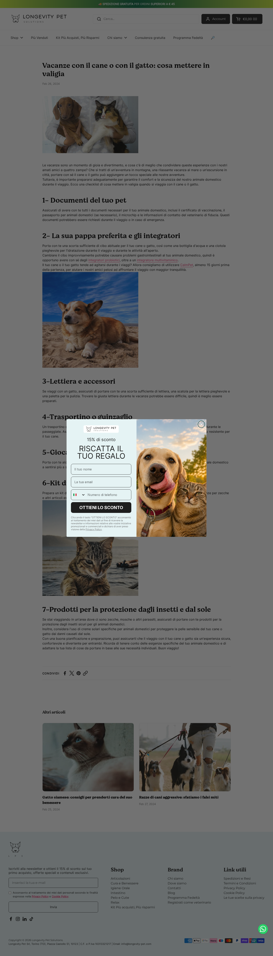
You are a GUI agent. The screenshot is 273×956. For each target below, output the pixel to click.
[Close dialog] (201, 424)
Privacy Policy (94, 529)
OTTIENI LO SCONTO (101, 507)
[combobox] (78, 495)
